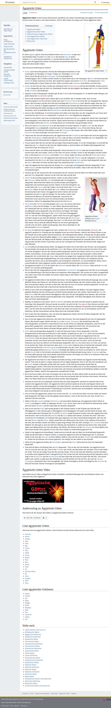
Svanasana (75, 321)
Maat (43, 265)
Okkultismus (55, 401)
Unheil (89, 126)
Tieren (61, 155)
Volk (104, 103)
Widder (27, 81)
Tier (92, 79)
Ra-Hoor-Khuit (30, 571)
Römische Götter (31, 683)
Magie (52, 256)
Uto (26, 619)
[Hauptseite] (10, 13)
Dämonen (28, 133)
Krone (31, 294)
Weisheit (39, 227)
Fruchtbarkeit (79, 162)
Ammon (28, 534)
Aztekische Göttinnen (33, 637)
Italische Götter (30, 669)
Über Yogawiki (14, 706)
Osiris (31, 59)
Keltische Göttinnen (32, 672)
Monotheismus (74, 103)
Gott (66, 57)
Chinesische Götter (32, 641)
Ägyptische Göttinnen (33, 634)
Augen (61, 204)
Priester (60, 237)
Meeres (34, 420)
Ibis (56, 447)
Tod (87, 237)
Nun (26, 562)
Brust (85, 333)
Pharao (67, 101)
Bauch (63, 165)
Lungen (64, 403)
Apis (26, 541)
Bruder (33, 352)
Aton (27, 543)
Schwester (59, 302)
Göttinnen (67, 54)
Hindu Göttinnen (31, 655)
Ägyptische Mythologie (42, 693)
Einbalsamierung (73, 86)
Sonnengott (51, 76)
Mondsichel (77, 150)
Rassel (69, 201)
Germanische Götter (32, 646)
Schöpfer (60, 450)
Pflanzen (77, 158)
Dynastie (63, 413)
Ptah (26, 567)
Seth (30, 216)
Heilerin (28, 403)
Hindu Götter (30, 653)
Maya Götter (29, 676)
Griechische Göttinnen (33, 648)
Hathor (27, 178)
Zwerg (37, 128)
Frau (48, 180)
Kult (45, 57)
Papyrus (32, 168)
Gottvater (76, 83)
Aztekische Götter (31, 639)
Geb (26, 550)
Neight (27, 603)
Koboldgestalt (44, 126)
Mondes (46, 123)
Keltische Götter (31, 674)
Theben (102, 155)
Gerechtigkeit (85, 265)
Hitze (74, 442)
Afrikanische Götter (32, 632)
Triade (102, 81)
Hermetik (100, 461)
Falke (33, 175)
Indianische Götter (32, 662)
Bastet (27, 594)
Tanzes (74, 187)
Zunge (78, 128)
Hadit (27, 553)
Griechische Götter (32, 651)
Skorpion (40, 406)
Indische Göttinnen (32, 667)
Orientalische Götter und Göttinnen (38, 679)
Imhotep (28, 230)
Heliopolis (94, 230)
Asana (59, 321)
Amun (53, 57)
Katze (79, 118)
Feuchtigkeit (56, 442)
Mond (30, 206)
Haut (76, 343)
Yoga (96, 219)
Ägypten (32, 54)
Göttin (32, 693)
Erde (41, 158)
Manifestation (56, 110)
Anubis (27, 86)
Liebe (57, 189)
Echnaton (73, 101)
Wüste (46, 420)
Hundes (67, 321)
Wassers (45, 437)
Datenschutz (5, 706)
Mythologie (54, 693)
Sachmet (28, 615)
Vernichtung (86, 427)
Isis (52, 59)
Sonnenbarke (42, 96)
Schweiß (87, 437)
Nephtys (28, 608)
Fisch (92, 423)
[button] (43, 491)
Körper (43, 160)
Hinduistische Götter (32, 658)
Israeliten (31, 106)
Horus (27, 204)
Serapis (27, 578)
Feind (63, 220)
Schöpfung (76, 135)
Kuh (40, 194)
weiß (92, 343)
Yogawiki (9, 2)
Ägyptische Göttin (64, 693)
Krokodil (98, 423)
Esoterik (40, 401)
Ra (26, 569)
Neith (27, 605)
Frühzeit (40, 204)
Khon (85, 81)
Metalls (54, 416)
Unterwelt (33, 91)
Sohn (81, 81)
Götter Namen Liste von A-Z (35, 630)
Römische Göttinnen (32, 681)
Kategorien (25, 693)
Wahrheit (61, 265)
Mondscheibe (53, 457)
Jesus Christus (52, 350)
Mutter (60, 249)
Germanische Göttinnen (34, 644)
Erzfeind (66, 93)
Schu (27, 576)
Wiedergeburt (37, 138)
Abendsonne (43, 115)
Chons (27, 548)
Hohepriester (72, 230)
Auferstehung (48, 347)
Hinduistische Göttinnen (34, 660)
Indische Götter (30, 665)
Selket (27, 617)
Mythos (41, 306)
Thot (26, 583)
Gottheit (73, 74)
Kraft (42, 409)
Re (84, 93)
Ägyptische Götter (29, 481)
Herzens (95, 88)
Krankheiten (45, 155)
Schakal (28, 88)
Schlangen (63, 133)
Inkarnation (75, 218)
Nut (26, 612)
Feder (32, 268)
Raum (102, 396)
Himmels (31, 180)
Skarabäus (58, 138)
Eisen (65, 416)
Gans (79, 160)
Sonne (40, 187)
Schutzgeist (66, 130)
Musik (30, 189)
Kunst (30, 364)
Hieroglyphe (82, 304)
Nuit (26, 560)
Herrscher (100, 338)
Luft (70, 394)
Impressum (23, 706)
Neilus (27, 557)
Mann (67, 115)
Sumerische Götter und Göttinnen (37, 686)
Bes (26, 546)
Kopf (93, 138)
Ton (37, 145)
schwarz (65, 345)
